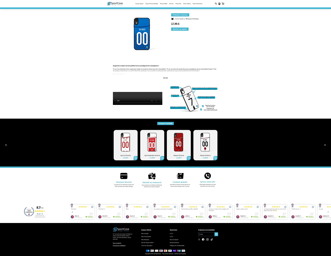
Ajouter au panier (180, 29)
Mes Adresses (145, 239)
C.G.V (171, 233)
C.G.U (171, 236)
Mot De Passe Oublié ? (147, 242)
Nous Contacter (174, 239)
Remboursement (174, 242)
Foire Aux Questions (146, 245)
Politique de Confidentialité (177, 245)
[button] (6, 145)
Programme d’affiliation (119, 245)
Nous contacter (117, 243)
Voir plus (165, 77)
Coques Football (165, 123)
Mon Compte (144, 233)
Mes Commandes (146, 236)
